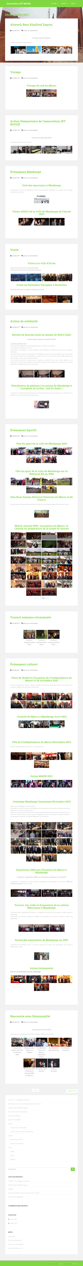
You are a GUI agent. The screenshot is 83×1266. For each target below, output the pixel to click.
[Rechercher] (73, 1169)
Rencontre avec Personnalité (30, 1016)
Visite (14, 250)
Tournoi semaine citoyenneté (30, 617)
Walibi (12, 1151)
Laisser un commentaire (30, 30)
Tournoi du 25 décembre (18, 1128)
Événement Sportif (23, 430)
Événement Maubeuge (25, 172)
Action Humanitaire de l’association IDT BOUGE (38, 122)
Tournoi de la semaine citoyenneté (21, 1132)
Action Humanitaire (14, 1116)
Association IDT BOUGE (19, 3)
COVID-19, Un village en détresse (19, 1100)
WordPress (75, 1264)
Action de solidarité (24, 321)
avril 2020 (13, 1219)
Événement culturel (24, 664)
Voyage (15, 72)
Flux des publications (15, 1240)
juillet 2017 (14, 1223)
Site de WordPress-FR (15, 1248)
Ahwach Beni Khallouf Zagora (31, 24)
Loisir (73, 3)
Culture (53, 3)
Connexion (11, 1236)
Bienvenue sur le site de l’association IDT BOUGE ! (24, 1104)
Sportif (63, 3)
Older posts (72, 1091)
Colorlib (61, 1264)
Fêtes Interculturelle (16, 1143)
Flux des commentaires (15, 1244)
